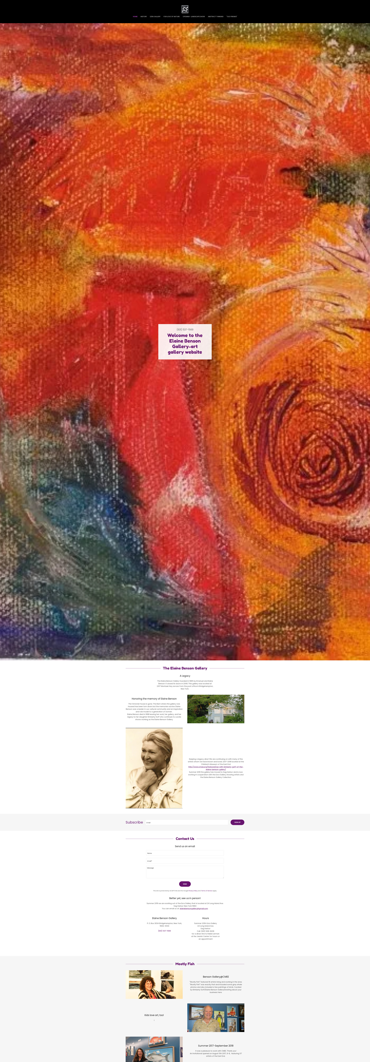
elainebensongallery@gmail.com (194, 908)
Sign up (237, 822)
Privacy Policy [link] (193, 891)
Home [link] (135, 16)
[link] (185, 9)
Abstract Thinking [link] (215, 16)
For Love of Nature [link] (172, 16)
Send (185, 884)
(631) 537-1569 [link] (185, 329)
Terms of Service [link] (206, 891)
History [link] (143, 16)
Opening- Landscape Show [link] (194, 16)
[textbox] (186, 822)
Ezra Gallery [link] (155, 16)
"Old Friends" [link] (232, 16)
